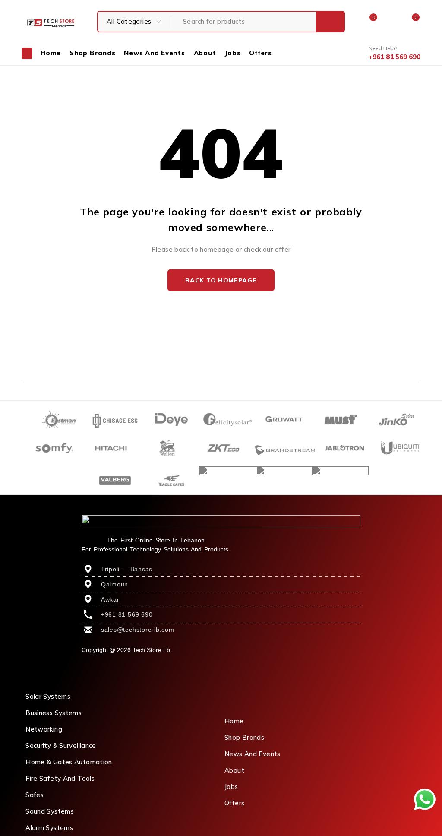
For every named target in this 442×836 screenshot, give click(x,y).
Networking (43, 729)
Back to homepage (220, 280)
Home (234, 721)
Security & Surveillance (60, 745)
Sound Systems (49, 811)
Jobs (231, 786)
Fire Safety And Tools (60, 778)
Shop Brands (244, 737)
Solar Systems (47, 696)
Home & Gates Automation (68, 762)
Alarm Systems (49, 827)
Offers (234, 803)
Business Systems (53, 713)
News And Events (252, 754)
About (234, 770)
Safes (34, 795)
